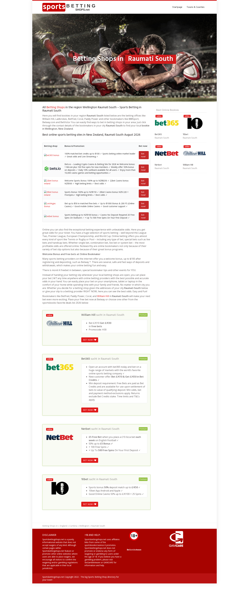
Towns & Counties (195, 7)
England (63, 525)
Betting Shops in (50, 525)
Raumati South (115, 315)
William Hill (103, 296)
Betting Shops (55, 107)
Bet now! (143, 155)
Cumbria (73, 525)
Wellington (84, 525)
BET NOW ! (88, 339)
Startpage (177, 7)
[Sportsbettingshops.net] (69, 7)
